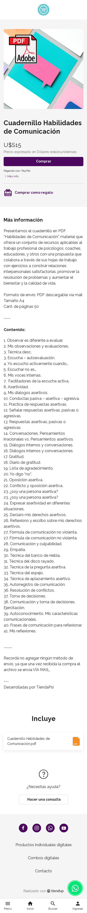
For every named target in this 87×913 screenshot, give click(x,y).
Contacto (43, 871)
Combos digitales (43, 858)
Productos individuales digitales (43, 845)
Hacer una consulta (44, 799)
